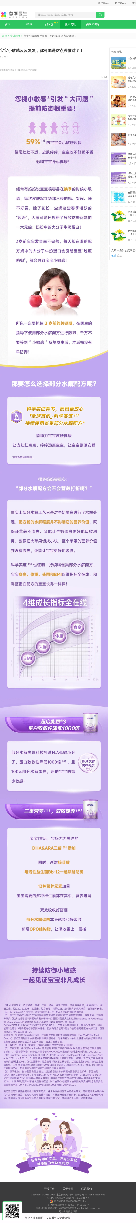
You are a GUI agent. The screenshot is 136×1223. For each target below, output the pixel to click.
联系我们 (86, 1188)
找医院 (49, 24)
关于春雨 (68, 1188)
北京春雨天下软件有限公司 (70, 1194)
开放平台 (49, 1188)
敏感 (113, 255)
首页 (7, 24)
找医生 (29, 24)
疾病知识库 (93, 24)
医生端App (120, 3)
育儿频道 (15, 35)
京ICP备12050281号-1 (78, 1198)
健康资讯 (70, 24)
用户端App (103, 3)
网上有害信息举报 (68, 1211)
